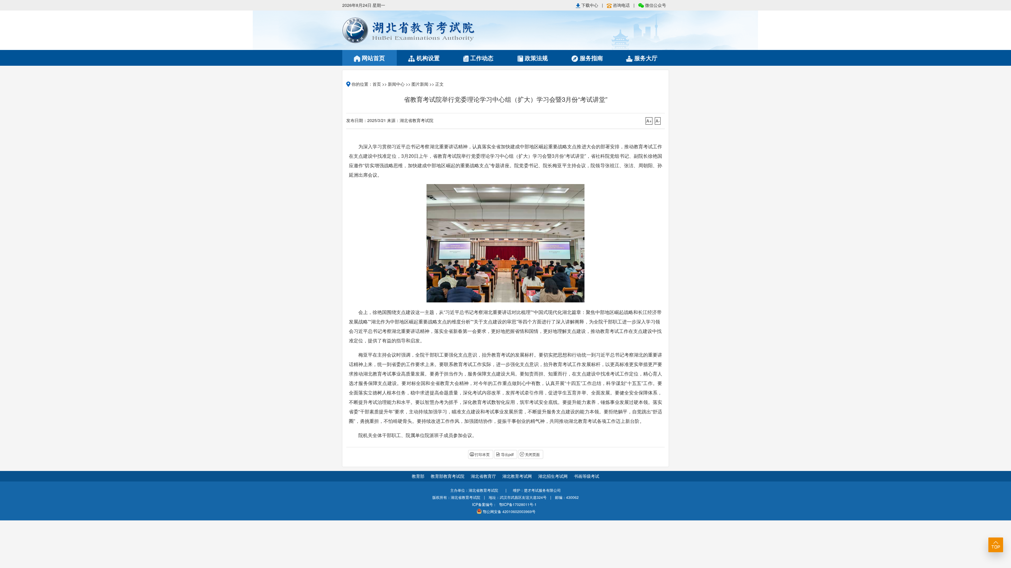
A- (658, 121)
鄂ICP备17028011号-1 (518, 504)
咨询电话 (621, 5)
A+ (649, 121)
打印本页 (482, 454)
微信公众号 (655, 5)
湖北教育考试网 (517, 476)
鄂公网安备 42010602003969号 (509, 511)
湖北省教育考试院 (424, 30)
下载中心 (589, 5)
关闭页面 (532, 454)
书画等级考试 (586, 476)
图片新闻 (420, 84)
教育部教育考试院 (448, 476)
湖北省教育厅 (484, 476)
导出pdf (507, 454)
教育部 (418, 476)
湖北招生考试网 (553, 476)
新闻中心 (396, 84)
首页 (377, 84)
